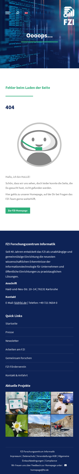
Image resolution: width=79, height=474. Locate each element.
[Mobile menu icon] (8, 12)
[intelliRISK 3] (62, 425)
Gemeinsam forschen (19, 358)
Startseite (11, 323)
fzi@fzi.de (20, 302)
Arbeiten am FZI (15, 349)
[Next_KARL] (17, 403)
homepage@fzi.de (39, 469)
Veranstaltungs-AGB (47, 456)
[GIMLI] (39, 403)
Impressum (15, 456)
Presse (10, 332)
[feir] (62, 403)
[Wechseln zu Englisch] (27, 12)
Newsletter (12, 341)
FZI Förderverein (16, 366)
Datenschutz (29, 456)
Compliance (51, 460)
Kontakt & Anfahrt (17, 375)
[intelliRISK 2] (39, 425)
